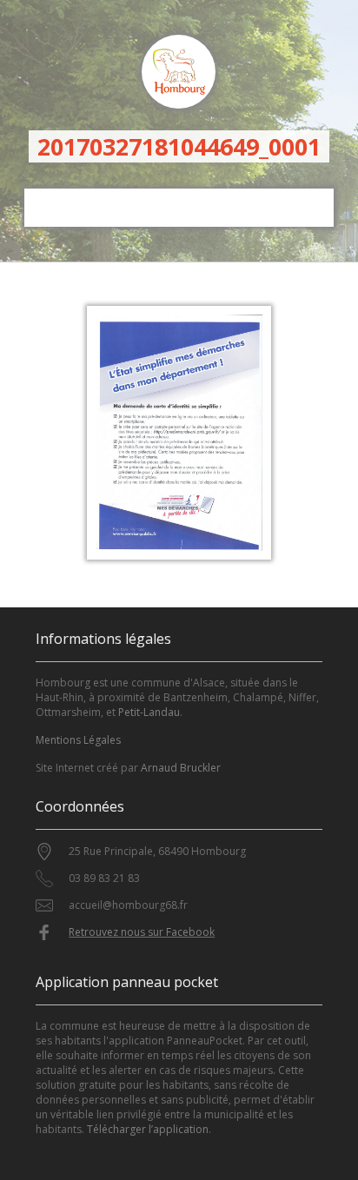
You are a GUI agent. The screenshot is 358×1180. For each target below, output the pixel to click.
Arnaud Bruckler (181, 767)
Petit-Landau (149, 712)
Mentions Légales (78, 740)
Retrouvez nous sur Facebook (142, 932)
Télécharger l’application (148, 1129)
